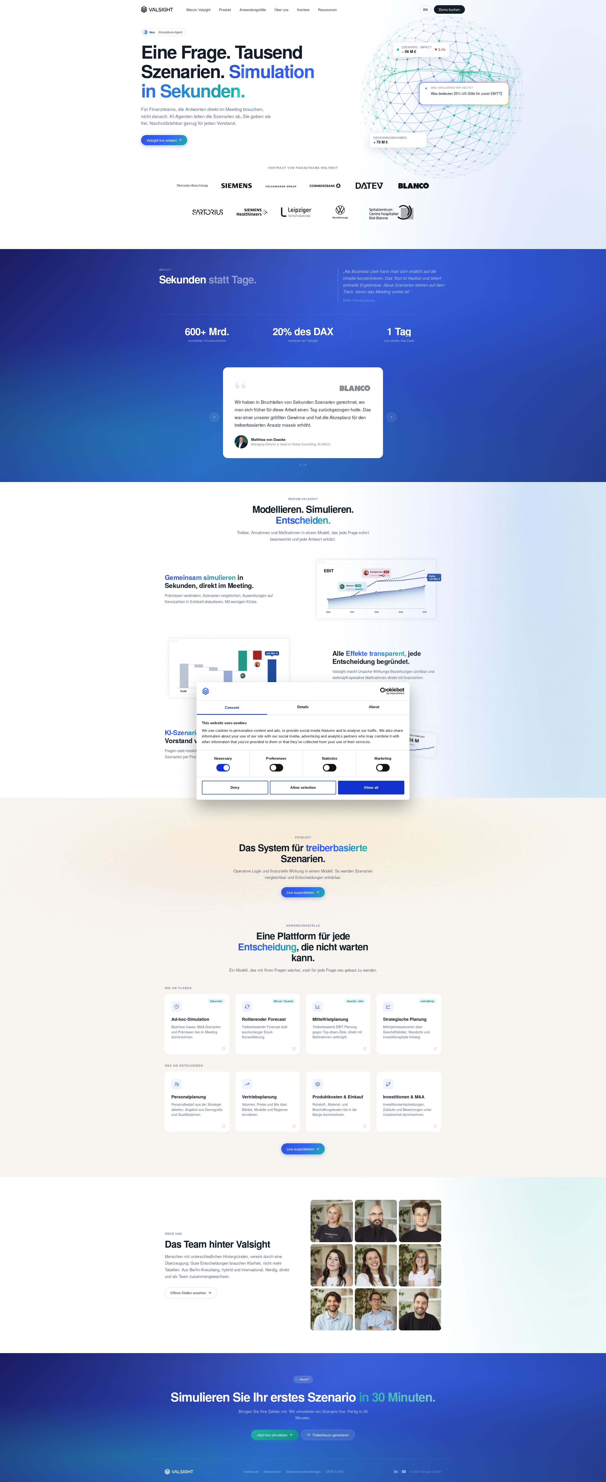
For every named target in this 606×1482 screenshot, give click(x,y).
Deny (235, 787)
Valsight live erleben (162, 140)
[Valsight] (157, 9)
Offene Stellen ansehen (188, 1292)
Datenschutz (272, 1472)
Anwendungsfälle (253, 9)
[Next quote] (391, 417)
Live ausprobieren (300, 892)
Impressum (251, 1472)
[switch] (276, 768)
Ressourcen (327, 9)
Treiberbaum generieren (330, 1434)
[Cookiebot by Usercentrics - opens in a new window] (383, 691)
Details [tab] (303, 707)
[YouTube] (404, 1471)
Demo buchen (449, 9)
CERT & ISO (334, 1472)
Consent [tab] (232, 708)
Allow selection (303, 787)
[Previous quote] (214, 417)
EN (425, 9)
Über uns (281, 9)
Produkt (225, 9)
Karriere (303, 9)
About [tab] (374, 707)
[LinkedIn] (396, 1471)
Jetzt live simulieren (272, 1434)
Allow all (371, 787)
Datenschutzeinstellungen (303, 1472)
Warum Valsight (198, 9)
